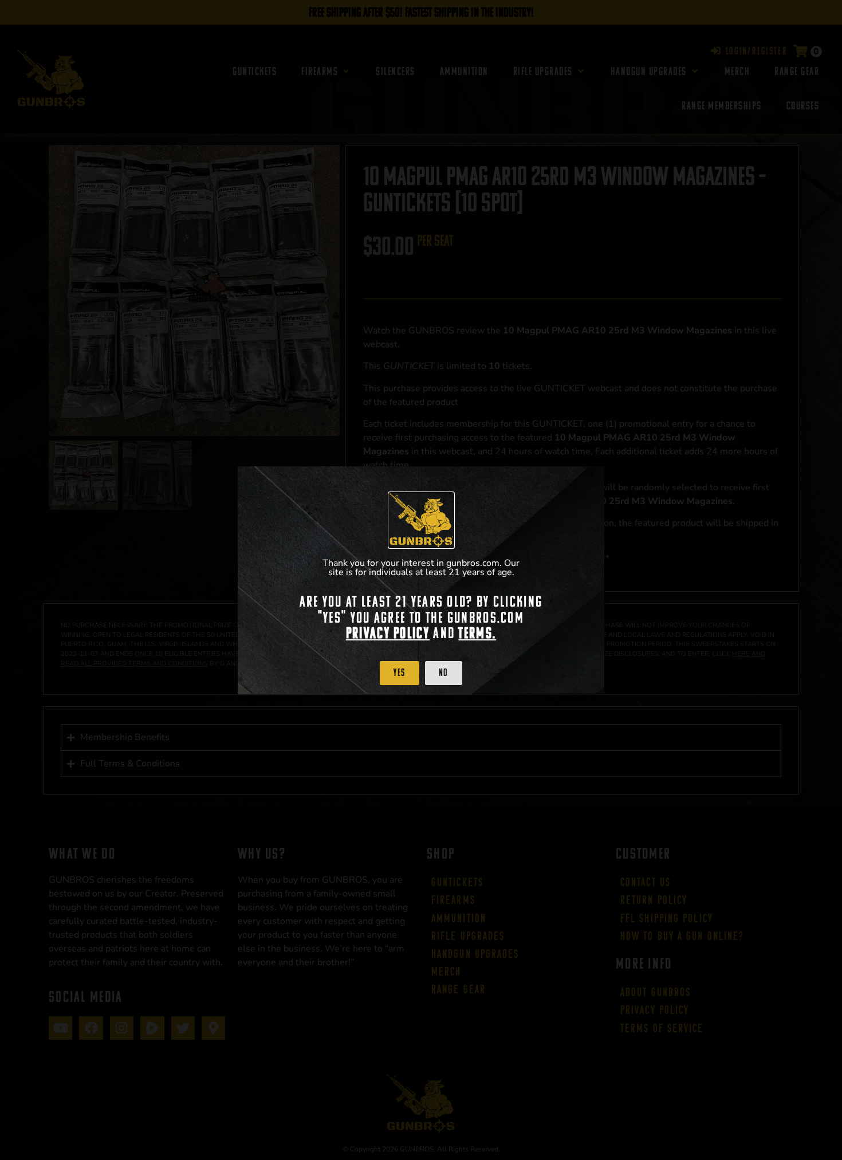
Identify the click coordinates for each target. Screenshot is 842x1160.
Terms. (477, 633)
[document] (421, 580)
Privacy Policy (388, 633)
